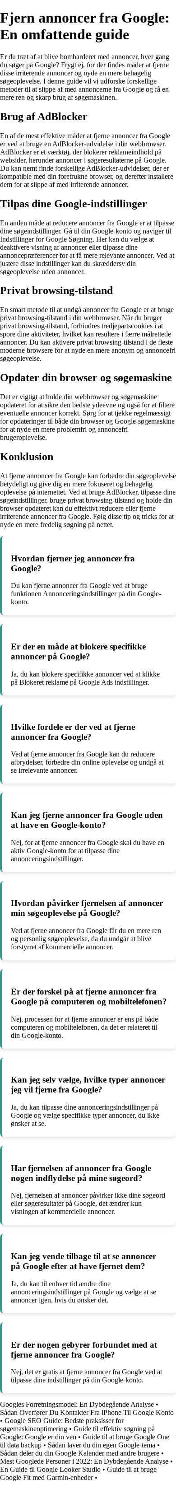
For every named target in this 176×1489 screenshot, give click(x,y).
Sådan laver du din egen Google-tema (101, 1445)
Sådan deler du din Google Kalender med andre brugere (79, 1453)
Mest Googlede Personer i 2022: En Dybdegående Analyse (84, 1461)
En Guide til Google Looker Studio (50, 1469)
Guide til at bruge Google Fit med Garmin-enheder (78, 1473)
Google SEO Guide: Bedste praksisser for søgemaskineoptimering (62, 1425)
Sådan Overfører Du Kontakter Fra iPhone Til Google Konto (87, 1412)
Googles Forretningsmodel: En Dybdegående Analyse (77, 1404)
